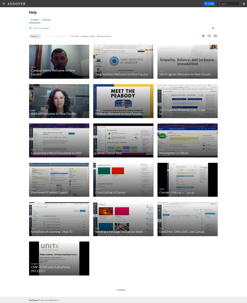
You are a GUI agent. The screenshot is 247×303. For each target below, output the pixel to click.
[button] (213, 28)
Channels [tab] (46, 19)
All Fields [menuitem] (55, 36)
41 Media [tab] (34, 19)
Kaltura (55, 300)
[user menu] (244, 4)
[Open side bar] (3, 4)
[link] (209, 4)
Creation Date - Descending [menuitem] (90, 36)
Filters (34, 36)
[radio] (203, 36)
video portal (45, 300)
